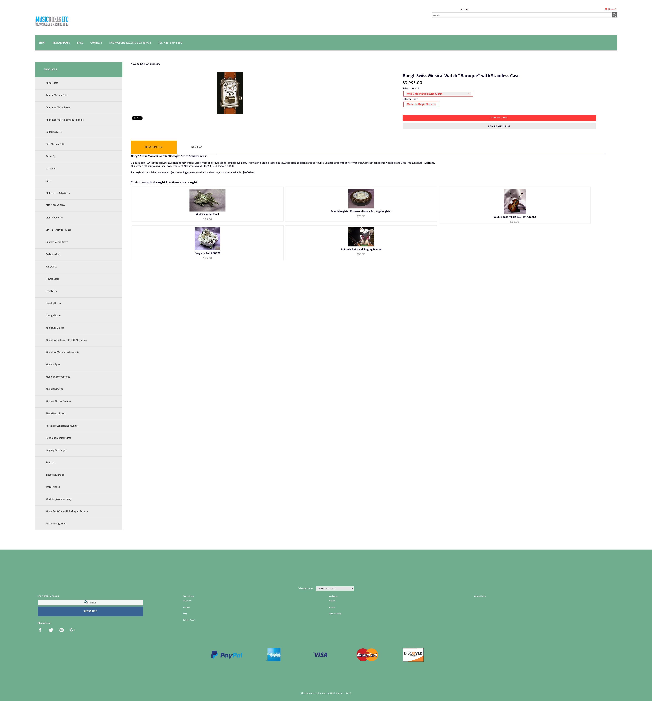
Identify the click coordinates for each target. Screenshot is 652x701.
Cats (48, 181)
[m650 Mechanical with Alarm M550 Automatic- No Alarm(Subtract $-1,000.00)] (438, 94)
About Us (187, 601)
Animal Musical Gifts (57, 95)
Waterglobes (53, 487)
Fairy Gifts (51, 266)
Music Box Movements (58, 376)
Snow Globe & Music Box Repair (130, 42)
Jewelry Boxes (53, 303)
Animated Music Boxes (58, 107)
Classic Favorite (54, 217)
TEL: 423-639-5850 (170, 42)
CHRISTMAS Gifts (55, 205)
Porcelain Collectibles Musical (62, 425)
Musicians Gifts (54, 389)
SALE (80, 42)
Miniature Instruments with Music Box (66, 340)
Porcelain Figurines (56, 523)
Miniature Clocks (55, 328)
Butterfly (51, 156)
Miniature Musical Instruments (62, 352)
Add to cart (499, 117)
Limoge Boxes (53, 315)
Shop (42, 42)
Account (464, 9)
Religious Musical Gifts (58, 438)
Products (50, 69)
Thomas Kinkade (55, 474)
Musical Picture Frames (58, 401)
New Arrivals (61, 42)
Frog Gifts (51, 291)
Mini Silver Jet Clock (208, 214)
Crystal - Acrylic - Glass (58, 229)
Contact (96, 42)
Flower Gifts (52, 278)
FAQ (185, 614)
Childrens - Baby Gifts (58, 193)
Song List (51, 462)
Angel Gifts (52, 83)
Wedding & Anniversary (58, 499)
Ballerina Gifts (54, 132)
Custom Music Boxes (57, 242)
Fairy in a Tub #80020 (208, 253)
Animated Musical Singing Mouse (361, 249)
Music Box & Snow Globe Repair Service (67, 511)
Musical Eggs (53, 364)
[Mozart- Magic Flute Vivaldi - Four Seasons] (421, 104)
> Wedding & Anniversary (145, 63)
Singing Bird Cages (56, 450)
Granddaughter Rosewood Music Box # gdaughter (361, 211)
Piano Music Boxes (56, 413)
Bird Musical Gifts (55, 144)
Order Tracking (335, 614)
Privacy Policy (189, 620)
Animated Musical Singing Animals (65, 119)
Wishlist (332, 601)
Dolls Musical (53, 254)
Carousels (51, 168)
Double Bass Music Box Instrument (514, 216)
